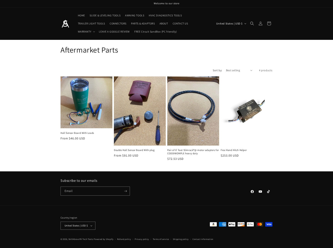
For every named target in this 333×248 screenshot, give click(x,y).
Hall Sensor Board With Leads (77, 133)
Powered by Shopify (104, 239)
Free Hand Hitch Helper (234, 150)
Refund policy (124, 239)
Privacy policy (142, 239)
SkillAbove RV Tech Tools (80, 239)
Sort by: (217, 70)
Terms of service (161, 239)
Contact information (203, 239)
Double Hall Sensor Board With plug (134, 150)
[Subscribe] (125, 191)
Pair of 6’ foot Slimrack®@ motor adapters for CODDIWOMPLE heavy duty (193, 152)
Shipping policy (181, 239)
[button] (86, 32)
